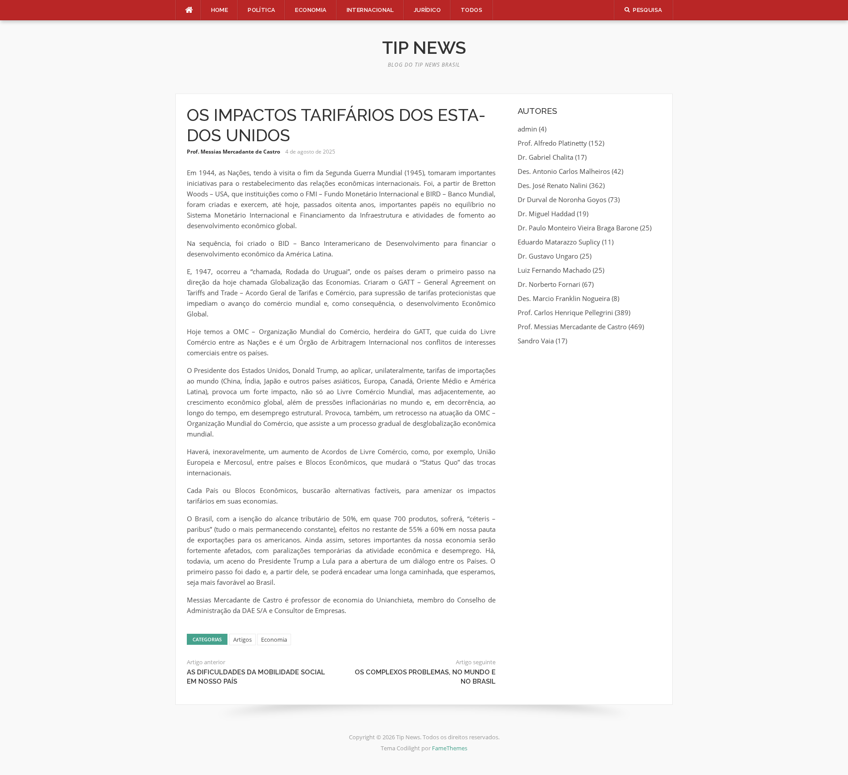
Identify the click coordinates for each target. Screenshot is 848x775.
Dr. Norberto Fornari (549, 284)
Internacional (370, 10)
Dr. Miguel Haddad (546, 213)
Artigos (242, 639)
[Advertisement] (589, 417)
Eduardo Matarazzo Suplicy (559, 241)
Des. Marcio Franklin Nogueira (564, 298)
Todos (471, 10)
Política (261, 10)
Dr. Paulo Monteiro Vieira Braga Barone (578, 227)
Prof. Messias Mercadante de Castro (233, 151)
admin (527, 128)
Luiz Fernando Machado (554, 270)
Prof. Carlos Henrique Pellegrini (565, 312)
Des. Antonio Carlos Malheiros (564, 171)
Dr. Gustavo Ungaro (548, 256)
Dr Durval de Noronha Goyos (562, 199)
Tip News (424, 47)
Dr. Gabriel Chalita (545, 157)
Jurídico (427, 10)
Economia (310, 10)
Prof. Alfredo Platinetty (552, 143)
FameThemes (449, 748)
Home (219, 10)
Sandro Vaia (536, 340)
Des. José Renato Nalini (552, 185)
